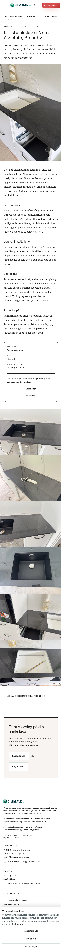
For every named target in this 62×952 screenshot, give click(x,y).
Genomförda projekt (14, 16)
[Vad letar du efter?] (34, 5)
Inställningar (31, 946)
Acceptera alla (31, 931)
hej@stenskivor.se (31, 861)
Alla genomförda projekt (24, 696)
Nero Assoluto (15, 350)
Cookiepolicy (18, 924)
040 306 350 (12, 883)
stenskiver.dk (9, 904)
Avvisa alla (31, 938)
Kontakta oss (31, 395)
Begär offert (31, 389)
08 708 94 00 (13, 861)
